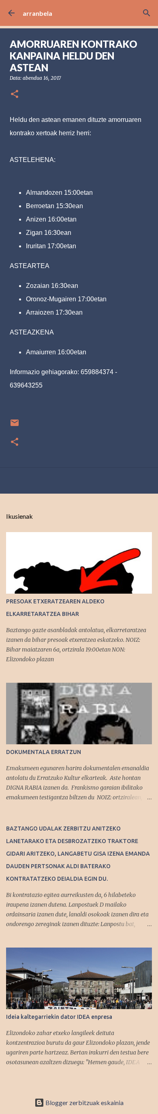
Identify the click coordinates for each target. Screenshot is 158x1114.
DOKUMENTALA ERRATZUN (43, 752)
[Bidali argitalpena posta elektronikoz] (14, 426)
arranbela (37, 13)
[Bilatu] (147, 13)
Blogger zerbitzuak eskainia (84, 1102)
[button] (14, 94)
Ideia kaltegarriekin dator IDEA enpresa (59, 1017)
